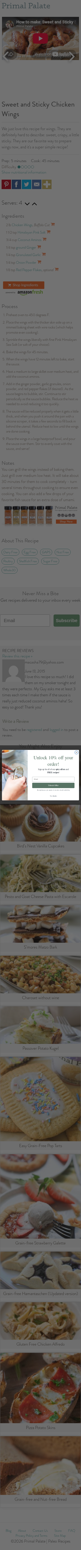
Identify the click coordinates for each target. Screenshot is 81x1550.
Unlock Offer (53, 785)
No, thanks (53, 796)
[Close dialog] (76, 752)
